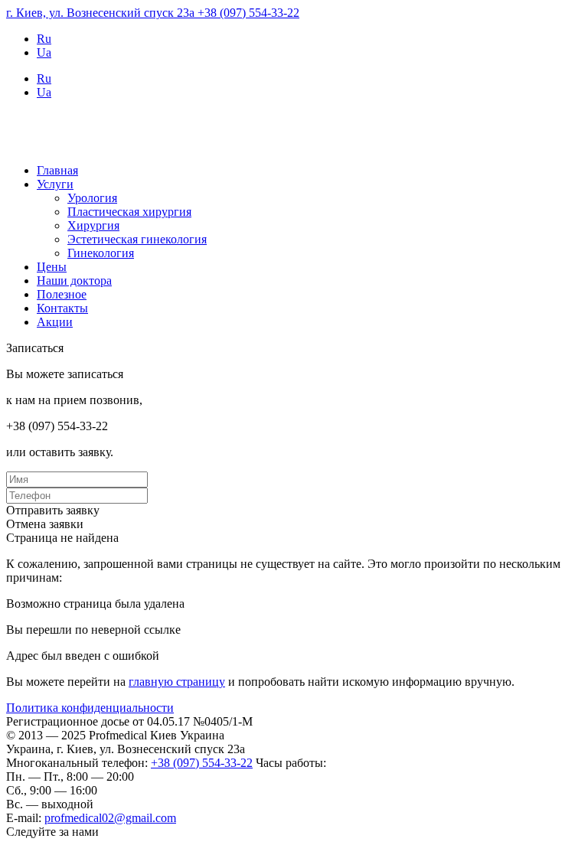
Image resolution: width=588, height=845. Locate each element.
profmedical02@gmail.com (110, 817)
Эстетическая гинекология (137, 239)
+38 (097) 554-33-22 (248, 12)
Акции (55, 321)
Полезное (62, 294)
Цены (52, 266)
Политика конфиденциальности (90, 707)
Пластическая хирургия (129, 211)
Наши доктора (74, 280)
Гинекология (100, 252)
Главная (57, 170)
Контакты (62, 308)
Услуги (55, 184)
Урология (92, 197)
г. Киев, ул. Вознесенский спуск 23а (102, 12)
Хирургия (93, 225)
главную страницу (177, 681)
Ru (44, 38)
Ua (44, 52)
